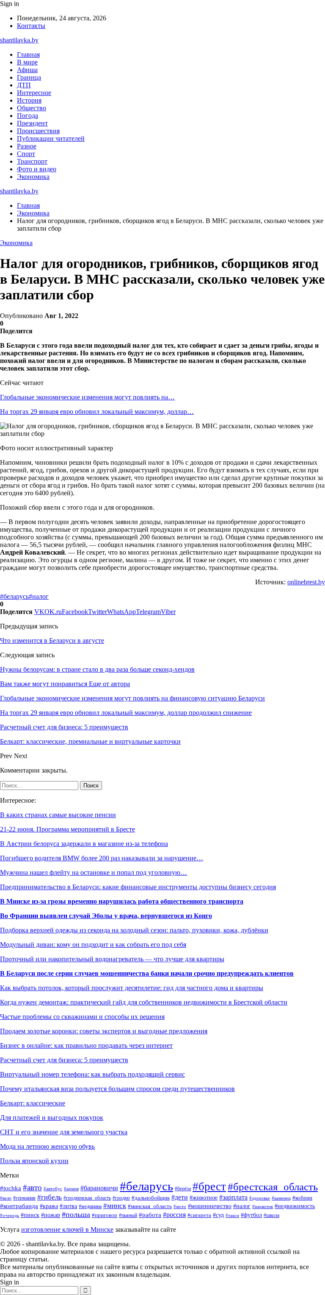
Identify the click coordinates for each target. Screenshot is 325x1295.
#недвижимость (295, 1206)
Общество (31, 108)
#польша (76, 1214)
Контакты (31, 25)
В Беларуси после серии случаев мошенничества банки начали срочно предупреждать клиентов (147, 973)
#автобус (53, 1188)
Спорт (26, 153)
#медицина (90, 1206)
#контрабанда (19, 1206)
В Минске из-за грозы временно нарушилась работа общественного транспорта (121, 901)
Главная (28, 54)
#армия (71, 1188)
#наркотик (262, 1206)
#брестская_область (273, 1186)
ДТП (24, 85)
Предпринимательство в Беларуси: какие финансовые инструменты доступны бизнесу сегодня (138, 886)
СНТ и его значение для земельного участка (63, 1132)
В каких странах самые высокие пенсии (58, 814)
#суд (218, 1214)
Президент (32, 123)
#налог (39, 596)
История (29, 100)
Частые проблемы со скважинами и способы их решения (82, 1016)
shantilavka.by (19, 40)
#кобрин (302, 1198)
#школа (271, 1215)
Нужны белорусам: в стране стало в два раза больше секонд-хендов (97, 669)
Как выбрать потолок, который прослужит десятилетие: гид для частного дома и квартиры (131, 987)
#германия (24, 1198)
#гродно (121, 1198)
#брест (209, 1186)
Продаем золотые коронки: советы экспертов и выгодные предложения (103, 1031)
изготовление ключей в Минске (67, 1229)
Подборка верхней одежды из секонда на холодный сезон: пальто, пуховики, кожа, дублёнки (134, 930)
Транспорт (32, 161)
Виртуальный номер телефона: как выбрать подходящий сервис (92, 1074)
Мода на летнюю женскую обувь (47, 1146)
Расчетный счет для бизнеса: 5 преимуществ (64, 1059)
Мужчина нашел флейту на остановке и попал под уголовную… (93, 872)
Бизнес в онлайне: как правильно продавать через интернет (86, 1045)
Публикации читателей (51, 138)
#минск (114, 1206)
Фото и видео (36, 169)
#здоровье (259, 1197)
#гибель (49, 1197)
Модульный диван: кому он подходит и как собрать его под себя (93, 944)
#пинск (30, 1215)
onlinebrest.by (306, 582)
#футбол (251, 1214)
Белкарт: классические (32, 1103)
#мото (180, 1206)
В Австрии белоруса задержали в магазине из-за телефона (84, 843)
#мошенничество (209, 1206)
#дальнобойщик (151, 1198)
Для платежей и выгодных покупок (51, 1117)
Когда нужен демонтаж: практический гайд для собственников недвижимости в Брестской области (143, 1002)
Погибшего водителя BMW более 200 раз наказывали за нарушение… (101, 858)
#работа (150, 1214)
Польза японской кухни (34, 1160)
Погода (27, 115)
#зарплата (233, 1197)
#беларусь (14, 596)
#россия (174, 1214)
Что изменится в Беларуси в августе (52, 640)
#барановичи (99, 1188)
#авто (32, 1187)
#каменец (281, 1197)
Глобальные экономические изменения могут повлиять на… (87, 397)
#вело (5, 1197)
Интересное (34, 92)
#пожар (50, 1215)
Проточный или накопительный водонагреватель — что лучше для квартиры (112, 959)
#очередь (9, 1215)
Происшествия (38, 130)
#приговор (104, 1215)
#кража (49, 1206)
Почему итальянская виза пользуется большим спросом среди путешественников (117, 1088)
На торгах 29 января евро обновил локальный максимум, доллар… (97, 411)
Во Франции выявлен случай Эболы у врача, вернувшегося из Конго (106, 915)
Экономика (33, 176)
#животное (204, 1197)
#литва (68, 1206)
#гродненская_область (87, 1198)
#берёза (183, 1189)
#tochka (10, 1188)
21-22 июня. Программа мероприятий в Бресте (67, 829)
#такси (232, 1215)
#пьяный (128, 1215)
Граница (29, 77)
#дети (179, 1197)
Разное (26, 146)
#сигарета (199, 1215)
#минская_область (150, 1206)
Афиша (27, 69)
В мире (27, 62)
